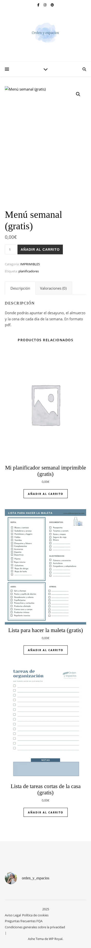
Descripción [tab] (20, 288)
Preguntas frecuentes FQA (23, 921)
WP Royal (55, 939)
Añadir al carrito (40, 249)
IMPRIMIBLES (30, 264)
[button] (78, 94)
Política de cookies (35, 915)
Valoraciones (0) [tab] (53, 288)
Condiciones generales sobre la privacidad (35, 927)
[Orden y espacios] (45, 33)
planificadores (28, 271)
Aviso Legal (13, 915)
